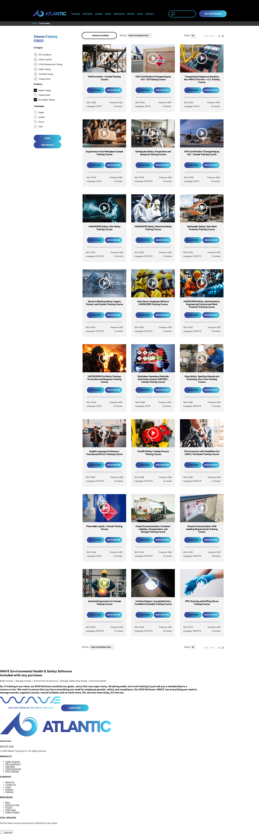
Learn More (75, 708)
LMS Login (10, 810)
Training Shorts (44, 79)
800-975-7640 (6, 746)
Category (38, 47)
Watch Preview (113, 90)
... (216, 36)
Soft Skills (10, 766)
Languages (39, 106)
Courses (75, 14)
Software (87, 14)
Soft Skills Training (46, 74)
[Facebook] (6, 829)
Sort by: (123, 35)
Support (9, 789)
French (41, 122)
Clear (47, 138)
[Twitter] (9, 829)
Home (34, 23)
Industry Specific (45, 59)
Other (40, 126)
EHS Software (12, 771)
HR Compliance (45, 54)
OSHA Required (13, 769)
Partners (9, 792)
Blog (7, 802)
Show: (187, 35)
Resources (119, 14)
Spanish (41, 117)
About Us (9, 782)
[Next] (223, 37)
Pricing (8, 807)
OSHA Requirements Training (50, 64)
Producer (38, 84)
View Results (47, 145)
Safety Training (44, 69)
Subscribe (8, 833)
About (108, 14)
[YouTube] (13, 829)
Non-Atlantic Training (46, 100)
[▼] (153, 35)
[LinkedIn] (2, 829)
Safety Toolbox (12, 812)
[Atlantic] (49, 14)
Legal (8, 787)
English (41, 112)
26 (219, 36)
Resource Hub (12, 805)
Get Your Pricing (212, 14)
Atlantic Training (44, 90)
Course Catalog (44, 23)
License (98, 14)
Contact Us (10, 784)
